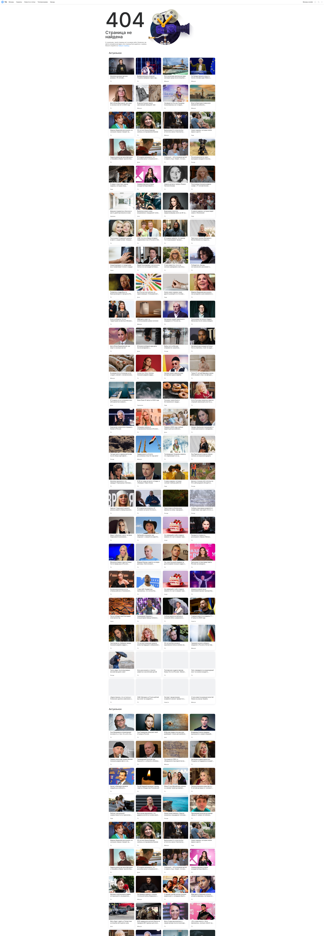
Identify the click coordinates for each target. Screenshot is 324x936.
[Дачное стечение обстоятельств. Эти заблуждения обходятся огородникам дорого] (202, 475)
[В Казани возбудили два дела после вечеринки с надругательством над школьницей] (148, 340)
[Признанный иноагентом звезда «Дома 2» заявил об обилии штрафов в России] (202, 915)
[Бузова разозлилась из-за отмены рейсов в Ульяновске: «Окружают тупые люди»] (121, 583)
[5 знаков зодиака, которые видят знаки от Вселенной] (202, 205)
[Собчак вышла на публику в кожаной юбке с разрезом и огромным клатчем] (175, 610)
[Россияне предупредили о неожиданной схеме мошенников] (175, 772)
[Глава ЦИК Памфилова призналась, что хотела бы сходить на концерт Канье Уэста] (148, 583)
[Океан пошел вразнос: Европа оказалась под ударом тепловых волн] (175, 915)
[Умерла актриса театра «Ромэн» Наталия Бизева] (175, 178)
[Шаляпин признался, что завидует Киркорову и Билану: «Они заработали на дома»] (121, 475)
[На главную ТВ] (5, 2)
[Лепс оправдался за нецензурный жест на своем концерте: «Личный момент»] (202, 664)
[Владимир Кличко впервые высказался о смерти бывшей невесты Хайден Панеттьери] (202, 834)
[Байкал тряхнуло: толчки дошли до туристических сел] (121, 799)
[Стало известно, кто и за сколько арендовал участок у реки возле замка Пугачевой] (175, 259)
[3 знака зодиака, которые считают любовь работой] (175, 475)
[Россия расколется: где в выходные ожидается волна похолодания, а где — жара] (202, 151)
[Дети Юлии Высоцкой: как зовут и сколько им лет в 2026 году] (121, 97)
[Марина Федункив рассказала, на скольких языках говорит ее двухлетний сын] (121, 124)
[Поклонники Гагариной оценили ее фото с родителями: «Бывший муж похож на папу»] (121, 232)
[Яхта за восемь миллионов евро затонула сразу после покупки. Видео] (175, 70)
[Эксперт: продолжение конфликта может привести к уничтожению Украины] (175, 691)
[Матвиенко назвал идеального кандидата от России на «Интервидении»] (175, 313)
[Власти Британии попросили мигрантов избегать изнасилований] (202, 97)
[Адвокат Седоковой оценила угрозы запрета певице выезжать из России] (121, 502)
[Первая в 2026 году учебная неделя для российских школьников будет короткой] (175, 421)
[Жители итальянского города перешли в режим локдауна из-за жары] (121, 772)
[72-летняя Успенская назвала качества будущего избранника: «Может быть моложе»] (148, 637)
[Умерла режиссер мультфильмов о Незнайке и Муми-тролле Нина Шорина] (121, 151)
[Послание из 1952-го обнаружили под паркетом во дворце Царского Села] (175, 861)
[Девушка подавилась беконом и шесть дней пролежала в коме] (121, 205)
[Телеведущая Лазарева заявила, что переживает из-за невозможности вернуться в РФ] (175, 448)
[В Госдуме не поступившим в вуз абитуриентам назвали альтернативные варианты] (121, 394)
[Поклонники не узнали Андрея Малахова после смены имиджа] (202, 313)
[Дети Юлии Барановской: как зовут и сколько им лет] (121, 340)
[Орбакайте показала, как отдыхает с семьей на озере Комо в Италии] (148, 529)
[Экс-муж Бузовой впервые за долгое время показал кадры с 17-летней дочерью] (175, 556)
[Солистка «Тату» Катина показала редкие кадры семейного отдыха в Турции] (148, 367)
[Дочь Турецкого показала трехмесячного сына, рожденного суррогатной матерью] (121, 745)
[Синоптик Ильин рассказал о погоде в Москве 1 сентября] (148, 718)
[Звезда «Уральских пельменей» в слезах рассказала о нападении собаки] (202, 421)
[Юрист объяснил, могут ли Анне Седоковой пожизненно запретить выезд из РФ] (121, 529)
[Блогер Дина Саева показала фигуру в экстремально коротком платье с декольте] (148, 772)
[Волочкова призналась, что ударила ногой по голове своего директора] (148, 915)
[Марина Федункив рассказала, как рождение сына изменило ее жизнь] (202, 286)
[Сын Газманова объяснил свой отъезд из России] (148, 834)
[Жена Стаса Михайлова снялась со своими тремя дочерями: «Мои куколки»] (175, 888)
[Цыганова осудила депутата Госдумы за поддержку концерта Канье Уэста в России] (202, 861)
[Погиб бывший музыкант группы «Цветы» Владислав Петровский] (148, 888)
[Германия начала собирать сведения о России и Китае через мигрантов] (202, 637)
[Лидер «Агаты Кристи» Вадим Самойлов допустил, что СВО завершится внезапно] (202, 772)
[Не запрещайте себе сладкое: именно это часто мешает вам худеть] (175, 529)
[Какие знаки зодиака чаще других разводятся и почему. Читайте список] (175, 286)
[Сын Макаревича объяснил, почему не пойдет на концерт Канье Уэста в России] (175, 718)
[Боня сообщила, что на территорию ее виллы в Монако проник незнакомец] (121, 313)
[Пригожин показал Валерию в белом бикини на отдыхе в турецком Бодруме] (202, 232)
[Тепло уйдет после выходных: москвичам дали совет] (121, 664)
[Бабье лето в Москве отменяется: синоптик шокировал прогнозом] (175, 340)
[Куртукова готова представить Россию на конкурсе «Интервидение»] (202, 556)
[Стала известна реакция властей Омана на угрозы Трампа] (202, 691)
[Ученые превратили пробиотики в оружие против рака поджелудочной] (148, 745)
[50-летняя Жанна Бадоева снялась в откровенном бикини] (148, 124)
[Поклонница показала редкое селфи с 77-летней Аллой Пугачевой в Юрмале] (202, 178)
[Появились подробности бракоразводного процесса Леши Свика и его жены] (121, 286)
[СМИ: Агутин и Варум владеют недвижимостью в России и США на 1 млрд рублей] (148, 232)
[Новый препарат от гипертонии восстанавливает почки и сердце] (121, 259)
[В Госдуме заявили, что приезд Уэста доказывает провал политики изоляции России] (175, 232)
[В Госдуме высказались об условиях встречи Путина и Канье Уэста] (148, 502)
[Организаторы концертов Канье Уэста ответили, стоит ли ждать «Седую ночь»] (202, 340)
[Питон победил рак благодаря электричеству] (121, 610)
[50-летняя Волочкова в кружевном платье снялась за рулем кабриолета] (175, 637)
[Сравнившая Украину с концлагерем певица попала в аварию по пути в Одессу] (148, 610)
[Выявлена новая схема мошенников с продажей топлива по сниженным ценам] (148, 205)
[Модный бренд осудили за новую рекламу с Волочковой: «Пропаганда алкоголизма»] (148, 556)
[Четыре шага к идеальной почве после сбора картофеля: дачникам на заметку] (121, 448)
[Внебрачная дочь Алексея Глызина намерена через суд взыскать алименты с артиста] (148, 70)
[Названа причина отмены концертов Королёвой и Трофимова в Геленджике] (148, 178)
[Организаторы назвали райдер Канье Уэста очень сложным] (121, 718)
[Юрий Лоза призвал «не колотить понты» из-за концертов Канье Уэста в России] (148, 259)
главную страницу (123, 45)
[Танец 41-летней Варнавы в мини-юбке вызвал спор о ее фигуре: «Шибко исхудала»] (202, 367)
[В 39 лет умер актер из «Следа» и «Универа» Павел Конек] (148, 475)
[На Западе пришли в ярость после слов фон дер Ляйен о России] (202, 70)
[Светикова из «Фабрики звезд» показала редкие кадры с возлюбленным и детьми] (121, 637)
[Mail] (2, 2)
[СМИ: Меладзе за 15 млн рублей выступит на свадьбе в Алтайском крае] (148, 691)
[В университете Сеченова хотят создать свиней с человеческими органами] (121, 367)
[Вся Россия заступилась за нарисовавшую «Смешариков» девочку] (148, 286)
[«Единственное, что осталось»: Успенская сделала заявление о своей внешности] (121, 691)
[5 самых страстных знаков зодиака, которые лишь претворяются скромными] (121, 178)
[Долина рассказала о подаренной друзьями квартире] (148, 799)
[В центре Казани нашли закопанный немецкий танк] (148, 97)
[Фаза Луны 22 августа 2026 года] (148, 394)
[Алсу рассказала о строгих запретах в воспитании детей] (148, 664)
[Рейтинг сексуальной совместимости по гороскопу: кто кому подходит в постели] (121, 915)
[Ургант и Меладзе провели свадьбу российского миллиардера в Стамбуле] (121, 888)
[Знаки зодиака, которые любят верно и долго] (202, 124)
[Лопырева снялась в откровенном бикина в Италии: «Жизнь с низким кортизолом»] (148, 421)
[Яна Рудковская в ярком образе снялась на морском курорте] (202, 448)
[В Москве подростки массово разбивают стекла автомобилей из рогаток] (175, 834)
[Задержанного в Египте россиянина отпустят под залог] (148, 448)
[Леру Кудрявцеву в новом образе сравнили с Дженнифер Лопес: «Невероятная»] (202, 745)
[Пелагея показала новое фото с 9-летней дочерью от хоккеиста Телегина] (202, 888)
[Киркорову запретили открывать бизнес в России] (121, 421)
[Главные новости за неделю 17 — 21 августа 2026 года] (202, 610)
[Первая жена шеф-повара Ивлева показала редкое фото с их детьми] (121, 861)
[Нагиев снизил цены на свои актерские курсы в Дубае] (175, 367)
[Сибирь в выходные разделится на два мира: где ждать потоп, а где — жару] (202, 502)
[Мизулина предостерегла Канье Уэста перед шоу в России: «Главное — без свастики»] (121, 556)
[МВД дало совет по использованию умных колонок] (148, 313)
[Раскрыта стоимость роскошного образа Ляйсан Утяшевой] (202, 529)
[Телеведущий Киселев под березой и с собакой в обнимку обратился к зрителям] (148, 861)
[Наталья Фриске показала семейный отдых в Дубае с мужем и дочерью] (175, 745)
